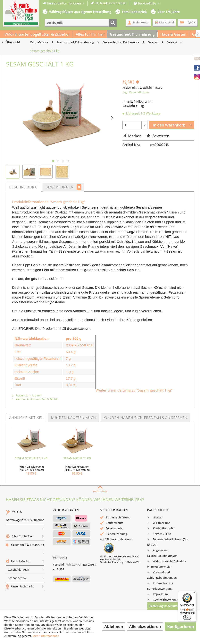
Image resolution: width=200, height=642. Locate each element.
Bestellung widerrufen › (165, 606)
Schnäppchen (17, 578)
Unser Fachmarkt (22, 586)
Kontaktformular (164, 528)
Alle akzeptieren (145, 626)
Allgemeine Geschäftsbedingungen (162, 553)
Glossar (158, 517)
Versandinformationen (64, 3)
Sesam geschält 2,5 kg (31, 458)
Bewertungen (63, 187)
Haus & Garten (20, 561)
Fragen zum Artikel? (28, 395)
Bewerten (160, 135)
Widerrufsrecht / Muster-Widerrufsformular (166, 563)
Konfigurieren (180, 626)
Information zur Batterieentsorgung (160, 585)
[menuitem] (85, 3)
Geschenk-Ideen (18, 569)
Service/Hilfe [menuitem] (147, 3)
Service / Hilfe (162, 534)
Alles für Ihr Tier (22, 536)
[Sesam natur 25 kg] (77, 440)
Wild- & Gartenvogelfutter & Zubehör (25, 516)
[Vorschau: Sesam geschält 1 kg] (13, 171)
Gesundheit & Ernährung (27, 545)
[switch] (187, 617)
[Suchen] (113, 23)
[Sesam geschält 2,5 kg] (31, 440)
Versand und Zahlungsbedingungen (162, 574)
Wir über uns (161, 523)
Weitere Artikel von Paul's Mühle (36, 399)
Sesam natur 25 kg (77, 458)
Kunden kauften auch (73, 417)
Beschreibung (23, 187)
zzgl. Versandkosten (135, 92)
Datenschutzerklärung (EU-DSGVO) (167, 542)
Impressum (160, 594)
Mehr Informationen (46, 636)
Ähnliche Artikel (26, 417)
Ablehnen (113, 626)
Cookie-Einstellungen (167, 599)
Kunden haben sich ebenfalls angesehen (146, 417)
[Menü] (193, 593)
